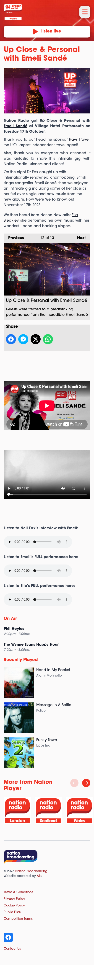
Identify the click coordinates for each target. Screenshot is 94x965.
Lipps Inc (43, 745)
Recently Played (21, 660)
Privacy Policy (14, 899)
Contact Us (12, 949)
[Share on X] (36, 339)
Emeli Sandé (15, 126)
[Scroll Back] (74, 783)
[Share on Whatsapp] (48, 339)
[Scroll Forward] (86, 783)
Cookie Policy (14, 905)
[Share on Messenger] (23, 339)
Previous (14, 238)
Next (79, 238)
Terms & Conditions (18, 892)
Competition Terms (18, 919)
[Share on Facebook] (11, 339)
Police (41, 710)
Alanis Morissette (49, 675)
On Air (10, 619)
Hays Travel (79, 140)
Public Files (12, 912)
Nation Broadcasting (31, 871)
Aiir (39, 876)
